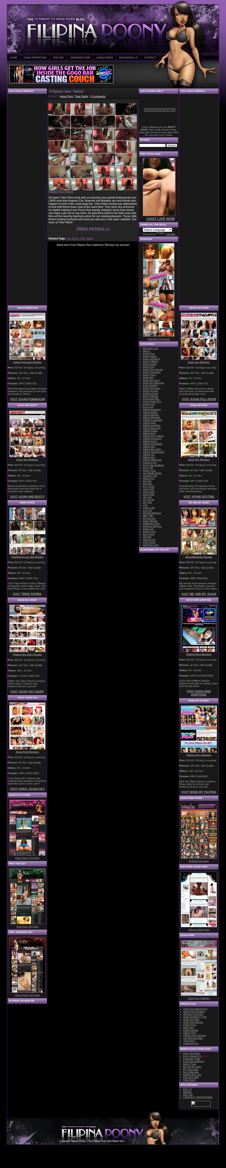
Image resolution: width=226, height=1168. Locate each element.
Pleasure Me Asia (152, 526)
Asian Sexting (150, 385)
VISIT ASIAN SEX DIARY (27, 691)
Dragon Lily (149, 404)
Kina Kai (147, 481)
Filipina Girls (149, 422)
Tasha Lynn (149, 539)
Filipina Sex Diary (152, 449)
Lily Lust (147, 497)
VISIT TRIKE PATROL (27, 594)
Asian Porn (66, 96)
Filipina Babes (150, 412)
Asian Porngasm (151, 372)
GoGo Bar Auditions (153, 465)
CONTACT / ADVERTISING (198, 1097)
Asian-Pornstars (151, 388)
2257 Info (188, 1094)
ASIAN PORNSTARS (35, 57)
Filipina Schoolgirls (152, 444)
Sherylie (147, 537)
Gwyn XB (148, 467)
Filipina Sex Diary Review (27, 654)
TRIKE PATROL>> (93, 229)
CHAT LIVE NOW (161, 219)
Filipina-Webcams (152, 460)
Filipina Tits (149, 454)
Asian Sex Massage (153, 383)
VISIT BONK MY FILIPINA (198, 792)
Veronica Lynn (150, 545)
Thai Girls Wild (190, 1077)
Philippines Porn (151, 523)
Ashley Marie (150, 356)
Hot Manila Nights (152, 473)
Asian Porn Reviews (27, 752)
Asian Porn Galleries (199, 998)
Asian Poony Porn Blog (27, 858)
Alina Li (146, 351)
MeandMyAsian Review (198, 557)
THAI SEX (58, 57)
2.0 (187, 1089)
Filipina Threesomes (153, 452)
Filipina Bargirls (151, 414)
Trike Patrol (81, 96)
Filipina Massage (152, 428)
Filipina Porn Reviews (198, 654)
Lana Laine (148, 491)
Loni (145, 505)
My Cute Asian (190, 1069)
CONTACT (150, 57)
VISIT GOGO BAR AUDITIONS (199, 693)
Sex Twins (72, 238)
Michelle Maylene (152, 513)
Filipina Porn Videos (153, 436)
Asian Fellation (150, 361)
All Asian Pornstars (199, 861)
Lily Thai (147, 502)
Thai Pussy (189, 1040)
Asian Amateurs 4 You (195, 1017)
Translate (170, 234)
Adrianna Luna (150, 348)
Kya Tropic (148, 486)
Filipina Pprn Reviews (194, 1035)
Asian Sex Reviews (27, 459)
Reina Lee (148, 529)
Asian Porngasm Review (27, 362)
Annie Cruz (149, 353)
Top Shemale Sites (193, 1038)
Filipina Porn (149, 433)
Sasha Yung (149, 531)
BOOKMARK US (128, 57)
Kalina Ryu (148, 478)
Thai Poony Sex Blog (27, 926)
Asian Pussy (149, 375)
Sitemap (187, 1092)
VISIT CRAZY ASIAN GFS (27, 789)
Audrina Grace (150, 393)
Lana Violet (148, 494)
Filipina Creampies (152, 420)
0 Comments (97, 96)
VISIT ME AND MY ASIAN (198, 594)
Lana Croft (148, 489)
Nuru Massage (191, 1072)
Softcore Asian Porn (198, 929)
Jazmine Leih (150, 475)
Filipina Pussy (150, 441)
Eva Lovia (148, 406)
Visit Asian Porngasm (158, 339)
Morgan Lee (149, 518)
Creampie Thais (191, 1058)
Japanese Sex (191, 1043)
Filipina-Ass (149, 457)
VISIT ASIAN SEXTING (198, 496)
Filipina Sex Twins (66, 91)
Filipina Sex (149, 446)
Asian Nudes (149, 364)
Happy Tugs (149, 470)
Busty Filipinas (150, 396)
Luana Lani (148, 507)
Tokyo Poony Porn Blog (27, 995)
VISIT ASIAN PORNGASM (27, 399)
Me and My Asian (192, 1066)
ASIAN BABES (104, 57)
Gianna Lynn (149, 462)
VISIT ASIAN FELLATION (199, 399)
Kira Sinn (147, 483)
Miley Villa (148, 515)
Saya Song (148, 534)
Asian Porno (189, 1024)
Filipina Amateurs (152, 409)
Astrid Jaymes (150, 390)
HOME (13, 57)
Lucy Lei (147, 510)
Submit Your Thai (192, 1074)
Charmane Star (151, 398)
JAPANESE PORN (80, 57)
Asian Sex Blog (191, 1019)
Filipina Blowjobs (151, 417)
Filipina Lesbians (151, 425)
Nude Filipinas (150, 521)
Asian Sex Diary (151, 380)
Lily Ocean (148, 499)
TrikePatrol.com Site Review (27, 557)
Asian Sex (148, 377)
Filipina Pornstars (152, 438)
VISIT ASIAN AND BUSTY (27, 496)
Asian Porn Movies (153, 369)
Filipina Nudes (150, 430)
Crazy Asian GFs (152, 401)
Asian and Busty (151, 359)
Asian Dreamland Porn (195, 1009)
